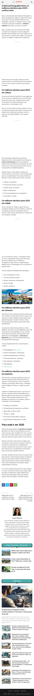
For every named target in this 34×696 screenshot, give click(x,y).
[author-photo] (17, 515)
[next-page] (6, 576)
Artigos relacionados (12, 545)
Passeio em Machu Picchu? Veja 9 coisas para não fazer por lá (20, 569)
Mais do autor (24, 545)
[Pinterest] (11, 485)
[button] (31, 2)
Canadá (18, 350)
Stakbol (13, 694)
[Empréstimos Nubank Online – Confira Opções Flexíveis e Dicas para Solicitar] (17, 596)
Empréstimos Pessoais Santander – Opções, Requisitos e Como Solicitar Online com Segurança (21, 680)
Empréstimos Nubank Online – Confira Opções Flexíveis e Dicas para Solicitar (17, 612)
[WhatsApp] (15, 485)
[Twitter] (7, 485)
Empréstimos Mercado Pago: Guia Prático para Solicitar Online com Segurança (21, 654)
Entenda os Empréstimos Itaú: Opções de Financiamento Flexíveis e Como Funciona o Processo (22, 627)
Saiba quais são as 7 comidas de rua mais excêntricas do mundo (8, 497)
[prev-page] (3, 576)
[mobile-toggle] (2, 2)
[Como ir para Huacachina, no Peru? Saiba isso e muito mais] (6, 561)
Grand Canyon (8, 367)
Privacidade (16, 691)
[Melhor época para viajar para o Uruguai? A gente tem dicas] (6, 553)
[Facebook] (3, 485)
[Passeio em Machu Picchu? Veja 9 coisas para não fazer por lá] (6, 569)
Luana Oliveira (17, 518)
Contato (10, 691)
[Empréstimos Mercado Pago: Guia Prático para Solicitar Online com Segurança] (6, 655)
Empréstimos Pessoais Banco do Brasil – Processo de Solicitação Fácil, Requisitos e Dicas (21, 672)
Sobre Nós (23, 691)
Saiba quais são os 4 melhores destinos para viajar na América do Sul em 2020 (25, 498)
